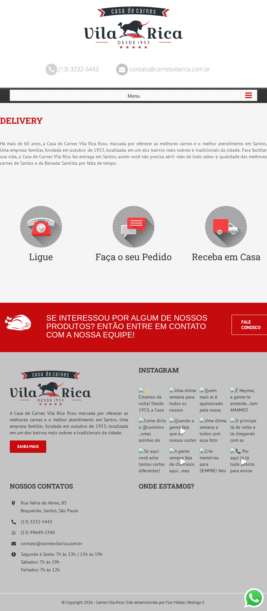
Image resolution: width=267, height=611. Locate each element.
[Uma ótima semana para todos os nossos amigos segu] (183, 400)
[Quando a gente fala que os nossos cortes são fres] (183, 431)
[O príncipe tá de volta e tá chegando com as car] (244, 431)
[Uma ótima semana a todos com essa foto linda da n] (213, 431)
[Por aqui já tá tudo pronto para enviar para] (244, 461)
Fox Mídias (175, 602)
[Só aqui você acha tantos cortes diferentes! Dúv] (152, 461)
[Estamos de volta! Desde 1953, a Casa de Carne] (152, 400)
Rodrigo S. (196, 602)
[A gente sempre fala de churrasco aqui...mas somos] (183, 461)
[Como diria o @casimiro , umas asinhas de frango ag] (152, 431)
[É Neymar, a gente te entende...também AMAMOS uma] (244, 400)
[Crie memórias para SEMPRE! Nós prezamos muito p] (213, 461)
